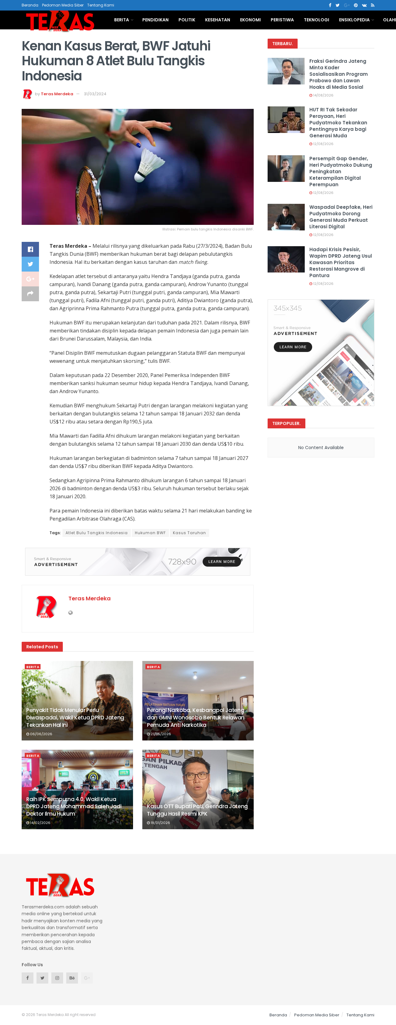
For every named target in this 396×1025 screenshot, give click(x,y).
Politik (187, 20)
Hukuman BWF (150, 532)
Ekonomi (250, 20)
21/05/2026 (160, 733)
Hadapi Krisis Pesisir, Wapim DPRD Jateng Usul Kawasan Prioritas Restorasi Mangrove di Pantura (340, 262)
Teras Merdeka (57, 94)
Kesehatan (217, 20)
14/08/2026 (323, 95)
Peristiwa (282, 20)
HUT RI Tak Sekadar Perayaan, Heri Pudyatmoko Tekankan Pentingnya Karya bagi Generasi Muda (338, 122)
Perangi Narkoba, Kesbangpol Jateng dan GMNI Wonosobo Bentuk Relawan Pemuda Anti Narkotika (195, 717)
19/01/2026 (160, 822)
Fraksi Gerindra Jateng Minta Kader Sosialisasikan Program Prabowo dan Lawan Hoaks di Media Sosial (338, 74)
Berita (121, 20)
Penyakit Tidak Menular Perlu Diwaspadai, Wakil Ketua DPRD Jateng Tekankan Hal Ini (75, 717)
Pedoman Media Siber (63, 5)
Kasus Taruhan (189, 532)
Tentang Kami (100, 5)
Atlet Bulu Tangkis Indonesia (97, 532)
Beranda (30, 5)
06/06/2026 (40, 733)
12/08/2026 (323, 143)
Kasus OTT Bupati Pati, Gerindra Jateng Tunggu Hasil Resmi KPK (197, 810)
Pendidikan (155, 20)
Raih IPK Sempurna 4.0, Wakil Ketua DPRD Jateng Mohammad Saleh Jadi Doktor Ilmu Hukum (73, 807)
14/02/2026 (39, 822)
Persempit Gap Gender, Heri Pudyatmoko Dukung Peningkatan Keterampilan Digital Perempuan (340, 171)
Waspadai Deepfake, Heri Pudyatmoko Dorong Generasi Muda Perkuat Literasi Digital (340, 217)
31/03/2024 (95, 94)
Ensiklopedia (354, 20)
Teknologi (316, 20)
